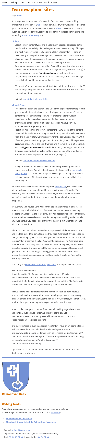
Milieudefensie (19, 105)
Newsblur (55, 413)
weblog (14, 3)
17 (35, 3)
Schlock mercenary (30, 35)
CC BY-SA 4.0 (43, 437)
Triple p (15, 41)
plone (19, 15)
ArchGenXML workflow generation (40, 265)
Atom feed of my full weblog (19, 419)
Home (4, 3)
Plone (58, 28)
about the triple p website (35, 99)
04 (29, 3)
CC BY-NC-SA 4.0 (16, 437)
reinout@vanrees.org (22, 430)
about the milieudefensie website (39, 161)
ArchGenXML (60, 187)
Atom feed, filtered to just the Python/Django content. (31, 422)
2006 (23, 3)
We (38, 25)
